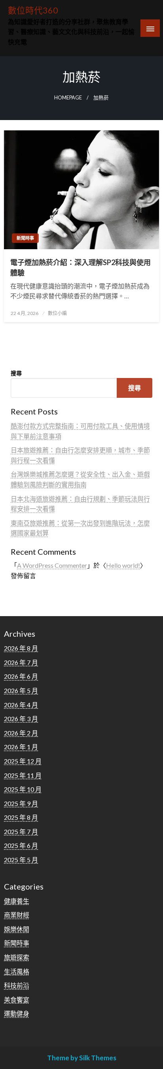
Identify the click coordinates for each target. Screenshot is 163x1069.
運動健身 (16, 1013)
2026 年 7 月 (21, 662)
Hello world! (123, 565)
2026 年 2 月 (21, 733)
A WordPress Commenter (52, 565)
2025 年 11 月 (23, 775)
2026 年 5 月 (21, 690)
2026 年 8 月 (21, 648)
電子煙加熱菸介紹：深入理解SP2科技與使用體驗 (80, 267)
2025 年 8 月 (21, 817)
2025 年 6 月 (21, 845)
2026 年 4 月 (21, 704)
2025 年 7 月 (21, 831)
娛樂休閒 (16, 929)
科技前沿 (16, 985)
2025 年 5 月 (21, 859)
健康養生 (16, 901)
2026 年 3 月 (21, 718)
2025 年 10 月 (23, 789)
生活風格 (16, 971)
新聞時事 (25, 238)
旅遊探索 (16, 957)
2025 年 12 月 (23, 761)
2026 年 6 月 (21, 676)
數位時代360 (33, 10)
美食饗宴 (16, 999)
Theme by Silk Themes (81, 1058)
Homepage (68, 98)
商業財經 (16, 914)
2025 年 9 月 (21, 803)
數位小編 (57, 313)
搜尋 (16, 373)
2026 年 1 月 (21, 746)
